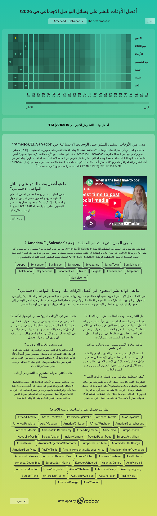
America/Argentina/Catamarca (57, 443)
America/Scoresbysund (129, 423)
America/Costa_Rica (27, 462)
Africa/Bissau (24, 443)
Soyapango (92, 264)
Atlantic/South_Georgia (126, 443)
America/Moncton (27, 469)
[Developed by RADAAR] (78, 501)
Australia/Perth (27, 436)
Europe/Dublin (84, 456)
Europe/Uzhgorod (86, 462)
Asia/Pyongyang (131, 469)
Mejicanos (133, 271)
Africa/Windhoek (100, 423)
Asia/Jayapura (130, 417)
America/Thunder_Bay (57, 456)
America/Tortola (106, 417)
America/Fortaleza (26, 456)
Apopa (21, 264)
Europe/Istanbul (131, 430)
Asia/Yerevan (107, 475)
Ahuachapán (114, 271)
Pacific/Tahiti (49, 449)
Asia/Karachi (134, 462)
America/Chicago (74, 423)
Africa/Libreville (27, 417)
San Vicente (78, 277)
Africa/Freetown (52, 417)
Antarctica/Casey (105, 469)
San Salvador (132, 264)
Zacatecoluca (66, 271)
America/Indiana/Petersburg (127, 449)
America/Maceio (26, 430)
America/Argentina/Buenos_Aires (83, 449)
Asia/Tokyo (110, 430)
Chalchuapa (24, 271)
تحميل (150, 21)
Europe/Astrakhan (128, 436)
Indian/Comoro (74, 436)
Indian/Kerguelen (53, 469)
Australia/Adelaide (82, 475)
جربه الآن (17, 218)
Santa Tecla (111, 264)
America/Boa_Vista (24, 449)
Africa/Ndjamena (87, 430)
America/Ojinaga (68, 482)
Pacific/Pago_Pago (99, 436)
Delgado (96, 271)
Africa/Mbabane (79, 469)
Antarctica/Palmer (54, 475)
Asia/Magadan (49, 423)
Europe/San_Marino (58, 462)
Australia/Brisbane (110, 456)
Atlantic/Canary (111, 462)
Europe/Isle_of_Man (94, 443)
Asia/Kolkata (134, 456)
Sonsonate (37, 264)
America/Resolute (24, 423)
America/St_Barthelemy (56, 430)
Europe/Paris (30, 475)
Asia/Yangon (91, 482)
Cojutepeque (44, 271)
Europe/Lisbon (51, 436)
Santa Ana (73, 264)
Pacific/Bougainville (79, 417)
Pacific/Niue (128, 475)
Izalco (82, 271)
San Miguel (55, 264)
